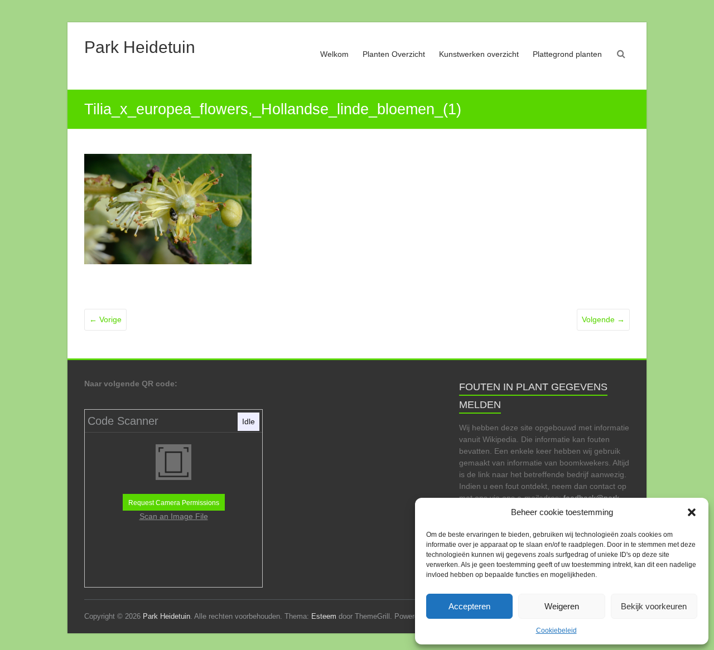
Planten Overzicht (394, 54)
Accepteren (469, 606)
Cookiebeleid (556, 630)
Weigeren (561, 606)
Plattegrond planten (567, 54)
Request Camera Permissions (173, 503)
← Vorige (105, 319)
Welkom (334, 54)
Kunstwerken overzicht (479, 54)
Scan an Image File (173, 516)
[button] (691, 512)
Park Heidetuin (139, 47)
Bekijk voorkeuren (654, 606)
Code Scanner (123, 421)
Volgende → (603, 319)
